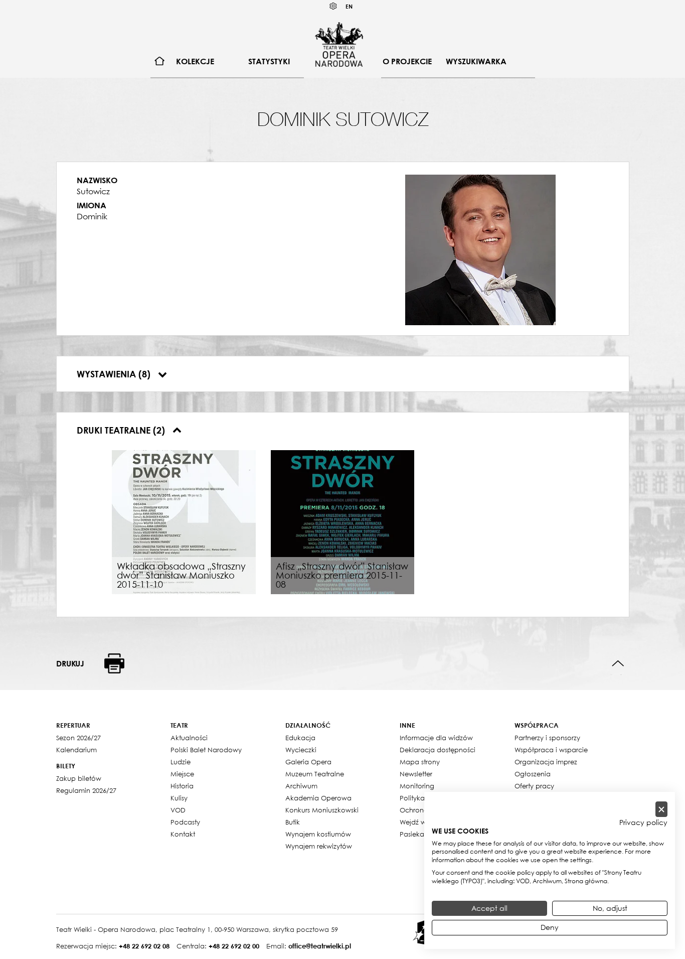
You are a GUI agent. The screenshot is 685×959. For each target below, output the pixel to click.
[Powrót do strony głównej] (339, 44)
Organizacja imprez (546, 762)
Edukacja (300, 738)
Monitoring (417, 786)
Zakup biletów (78, 778)
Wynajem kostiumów (318, 834)
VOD (178, 810)
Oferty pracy (534, 786)
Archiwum (301, 786)
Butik (292, 822)
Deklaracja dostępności (437, 750)
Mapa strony (420, 762)
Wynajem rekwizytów (318, 846)
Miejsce (182, 774)
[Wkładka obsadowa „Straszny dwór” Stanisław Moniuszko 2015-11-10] (184, 521)
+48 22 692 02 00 (234, 946)
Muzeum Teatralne (314, 774)
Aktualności (189, 738)
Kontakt (182, 834)
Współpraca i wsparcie (551, 750)
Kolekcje (195, 61)
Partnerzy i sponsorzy (547, 738)
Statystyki (269, 61)
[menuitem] (159, 61)
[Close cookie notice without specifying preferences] (661, 809)
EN (349, 6)
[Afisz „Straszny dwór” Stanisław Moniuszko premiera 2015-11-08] (343, 521)
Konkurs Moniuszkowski (322, 810)
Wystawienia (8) (115, 373)
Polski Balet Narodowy (206, 750)
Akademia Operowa (318, 798)
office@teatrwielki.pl (319, 946)
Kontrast (333, 6)
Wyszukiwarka (476, 61)
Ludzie (180, 762)
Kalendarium (76, 750)
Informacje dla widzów (436, 738)
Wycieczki (300, 750)
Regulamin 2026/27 (86, 790)
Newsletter (416, 774)
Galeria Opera (308, 762)
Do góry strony (618, 663)
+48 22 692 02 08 (144, 946)
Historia (182, 786)
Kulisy (179, 798)
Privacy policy (643, 822)
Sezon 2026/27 (78, 738)
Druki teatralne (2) (122, 430)
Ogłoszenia (533, 774)
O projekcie (407, 61)
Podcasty (185, 822)
